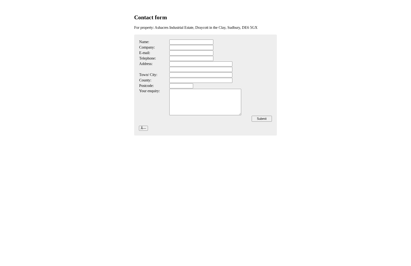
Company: (147, 47)
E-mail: (144, 53)
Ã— (143, 128)
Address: (145, 64)
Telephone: (147, 58)
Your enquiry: (149, 91)
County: (145, 80)
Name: (144, 42)
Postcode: (146, 86)
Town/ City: (148, 75)
